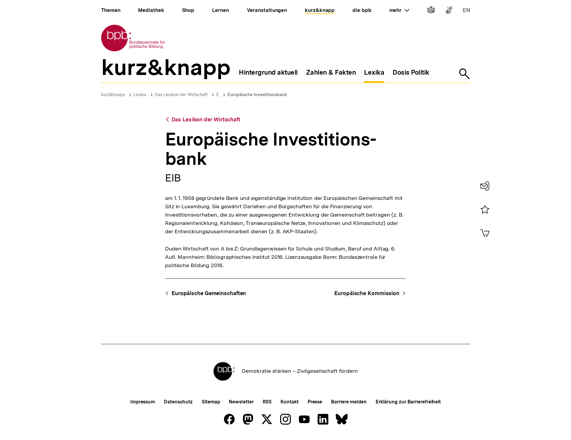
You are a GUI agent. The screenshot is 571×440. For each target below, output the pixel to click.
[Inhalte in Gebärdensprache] (449, 11)
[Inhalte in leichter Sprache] (431, 11)
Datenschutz (178, 402)
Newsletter (241, 402)
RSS (267, 402)
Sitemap (211, 402)
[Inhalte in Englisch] (466, 11)
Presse (315, 402)
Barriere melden (349, 402)
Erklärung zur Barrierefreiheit (408, 402)
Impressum (142, 402)
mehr (399, 10)
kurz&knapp (113, 94)
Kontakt (289, 402)
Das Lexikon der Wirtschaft (181, 94)
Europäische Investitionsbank (257, 94)
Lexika (140, 94)
